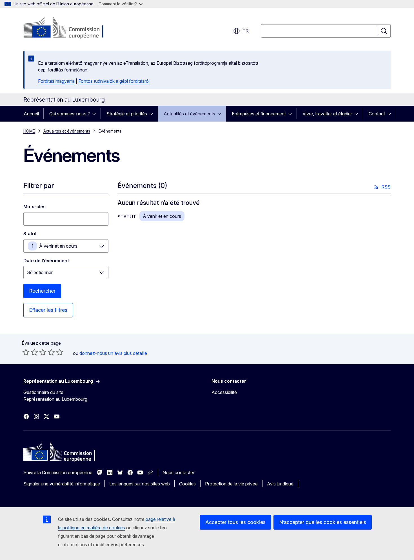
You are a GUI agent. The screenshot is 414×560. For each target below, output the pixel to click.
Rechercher (42, 291)
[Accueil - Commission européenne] (68, 28)
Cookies (187, 484)
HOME (29, 131)
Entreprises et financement (259, 114)
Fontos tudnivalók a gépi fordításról (114, 81)
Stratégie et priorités (126, 114)
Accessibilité (224, 392)
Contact (377, 114)
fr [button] (245, 31)
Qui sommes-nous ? (69, 114)
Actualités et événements (189, 114)
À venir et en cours (58, 246)
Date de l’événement (46, 260)
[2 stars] (30, 352)
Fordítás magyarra (56, 81)
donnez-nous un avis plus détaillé (113, 353)
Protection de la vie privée (231, 484)
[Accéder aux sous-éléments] (96, 114)
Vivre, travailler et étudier (327, 114)
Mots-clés (34, 206)
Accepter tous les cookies (235, 522)
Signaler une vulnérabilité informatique (61, 484)
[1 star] (26, 352)
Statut (30, 233)
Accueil (31, 114)
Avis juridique (280, 484)
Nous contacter (178, 472)
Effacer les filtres (48, 310)
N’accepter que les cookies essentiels (322, 522)
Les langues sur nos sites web (139, 484)
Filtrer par (38, 186)
